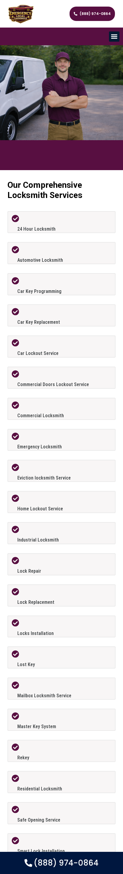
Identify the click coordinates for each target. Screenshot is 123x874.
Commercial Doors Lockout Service (53, 384)
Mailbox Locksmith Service (44, 695)
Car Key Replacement (38, 322)
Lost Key (26, 664)
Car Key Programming (39, 291)
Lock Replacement (35, 602)
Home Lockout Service (40, 509)
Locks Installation (35, 633)
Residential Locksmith (39, 789)
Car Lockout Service (38, 353)
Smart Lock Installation (41, 851)
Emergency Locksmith (39, 447)
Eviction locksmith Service (44, 478)
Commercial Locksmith (40, 415)
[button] (114, 36)
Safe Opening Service (38, 820)
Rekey (23, 757)
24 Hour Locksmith (36, 229)
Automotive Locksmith (40, 260)
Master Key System (36, 726)
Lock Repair (29, 571)
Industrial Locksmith (38, 540)
